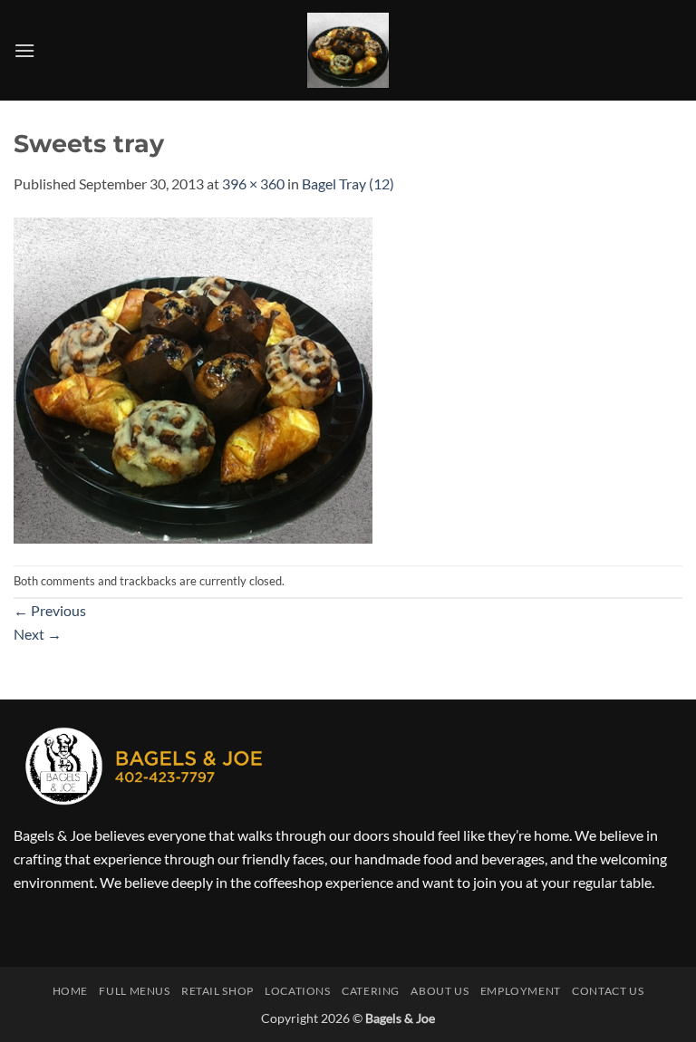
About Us (440, 991)
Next (38, 633)
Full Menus (134, 991)
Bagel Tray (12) (348, 183)
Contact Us (607, 991)
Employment (520, 991)
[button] (24, 50)
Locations (298, 991)
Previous (50, 610)
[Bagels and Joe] (348, 50)
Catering (371, 991)
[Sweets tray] (193, 378)
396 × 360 (253, 183)
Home (70, 991)
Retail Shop (217, 991)
